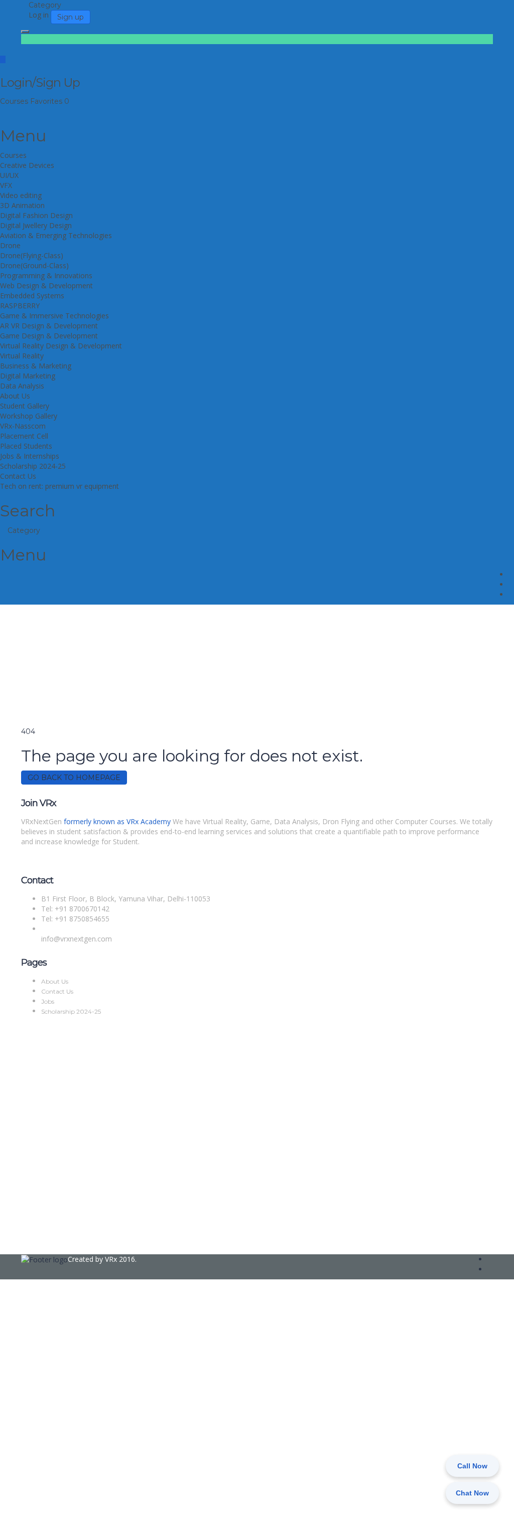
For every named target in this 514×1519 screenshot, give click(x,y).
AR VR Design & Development (49, 325)
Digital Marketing (27, 376)
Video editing (21, 195)
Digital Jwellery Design (36, 225)
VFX (6, 185)
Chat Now (472, 1493)
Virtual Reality (22, 355)
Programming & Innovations (46, 275)
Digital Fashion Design (36, 215)
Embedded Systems (32, 295)
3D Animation (22, 205)
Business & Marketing (35, 365)
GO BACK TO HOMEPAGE (74, 777)
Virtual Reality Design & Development (61, 345)
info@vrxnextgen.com (76, 938)
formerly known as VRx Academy (117, 821)
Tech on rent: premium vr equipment (59, 486)
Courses (15, 101)
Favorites (49, 101)
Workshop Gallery (28, 416)
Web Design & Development (46, 285)
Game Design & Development (49, 335)
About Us (15, 396)
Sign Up (56, 1503)
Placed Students (26, 446)
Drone (10, 245)
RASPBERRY (20, 305)
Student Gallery (24, 406)
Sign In (80, 1503)
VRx (111, 1259)
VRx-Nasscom (23, 426)
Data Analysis (22, 386)
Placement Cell (24, 436)
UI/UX (9, 175)
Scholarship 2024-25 (33, 466)
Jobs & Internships (29, 456)
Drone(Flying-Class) (31, 255)
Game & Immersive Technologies (54, 315)
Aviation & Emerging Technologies (56, 235)
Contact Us (18, 476)
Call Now (472, 1466)
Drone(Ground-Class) (34, 265)
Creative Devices (27, 165)
